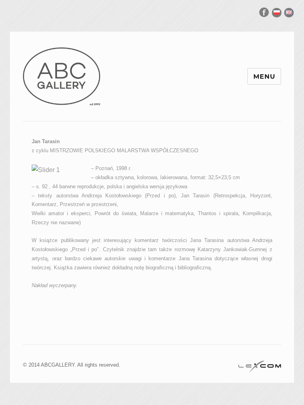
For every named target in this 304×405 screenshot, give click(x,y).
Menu (264, 76)
